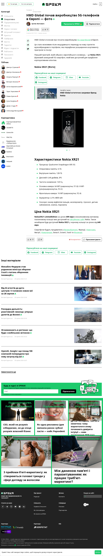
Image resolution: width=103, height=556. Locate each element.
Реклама (61, 506)
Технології (8, 54)
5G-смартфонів (83, 40)
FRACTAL (9, 137)
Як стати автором (26, 4)
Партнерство (63, 510)
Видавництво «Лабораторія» (11, 142)
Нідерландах (46, 232)
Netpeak (9, 161)
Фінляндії (78, 232)
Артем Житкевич (38, 24)
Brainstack (9, 157)
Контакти (62, 496)
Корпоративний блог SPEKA (13, 123)
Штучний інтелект (12, 32)
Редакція (36, 496)
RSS (60, 524)
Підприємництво (11, 22)
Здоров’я (8, 58)
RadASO (9, 152)
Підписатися (94, 24)
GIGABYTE (9, 128)
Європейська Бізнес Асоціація (13, 147)
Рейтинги (8, 51)
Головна (29, 10)
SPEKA (7, 539)
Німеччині (90, 229)
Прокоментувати (93, 239)
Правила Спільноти (40, 506)
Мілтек (7, 26)
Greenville (9, 132)
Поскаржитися (75, 239)
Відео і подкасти (11, 48)
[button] (66, 150)
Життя (7, 42)
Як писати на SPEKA (40, 514)
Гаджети (7, 45)
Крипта (7, 35)
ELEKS (8, 166)
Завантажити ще (8, 372)
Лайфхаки (8, 38)
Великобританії (71, 229)
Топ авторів (13, 4)
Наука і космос (10, 29)
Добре (97, 552)
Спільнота (8, 16)
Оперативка (37, 12)
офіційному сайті (77, 219)
